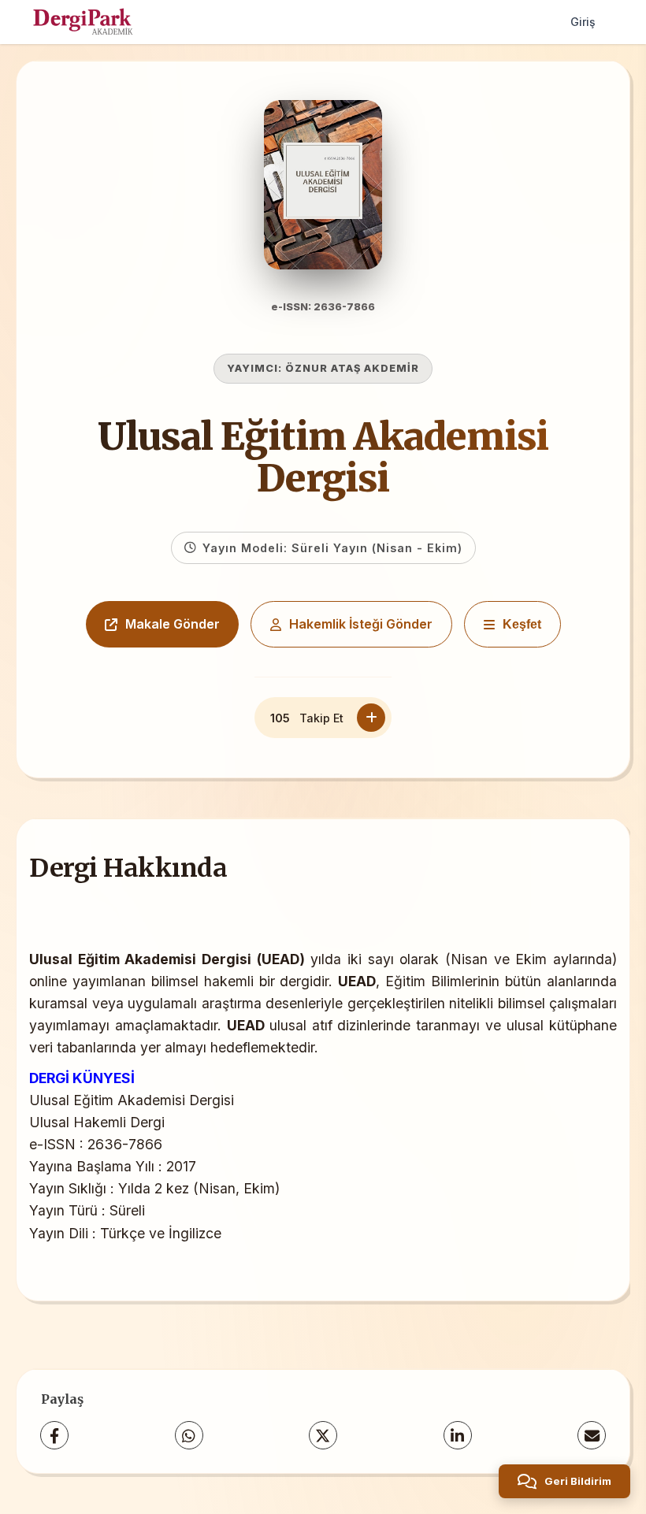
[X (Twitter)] (323, 1435)
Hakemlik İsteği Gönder (361, 624)
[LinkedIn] (458, 1435)
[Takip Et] (371, 717)
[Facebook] (54, 1435)
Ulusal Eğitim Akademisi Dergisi (323, 457)
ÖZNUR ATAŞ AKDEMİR (352, 368)
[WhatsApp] (189, 1435)
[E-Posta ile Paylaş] (591, 1435)
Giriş (583, 21)
